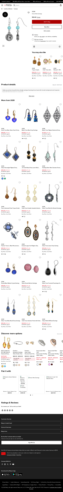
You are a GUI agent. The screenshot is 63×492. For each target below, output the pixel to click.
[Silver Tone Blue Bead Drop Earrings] (11, 306)
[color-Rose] (49, 364)
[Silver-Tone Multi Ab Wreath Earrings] (52, 193)
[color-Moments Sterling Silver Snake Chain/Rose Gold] (19, 365)
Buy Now (46, 27)
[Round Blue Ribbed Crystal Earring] (11, 268)
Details (38, 17)
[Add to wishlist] (28, 12)
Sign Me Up (31, 442)
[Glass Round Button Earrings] (31, 268)
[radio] (2, 178)
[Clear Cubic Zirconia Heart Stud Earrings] (30, 343)
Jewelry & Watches (8, 8)
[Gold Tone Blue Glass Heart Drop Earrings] (11, 115)
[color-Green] (5, 178)
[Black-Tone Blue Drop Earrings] (31, 115)
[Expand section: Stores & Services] (31, 427)
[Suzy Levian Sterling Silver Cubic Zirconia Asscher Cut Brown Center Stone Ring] (41, 343)
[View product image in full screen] (3, 46)
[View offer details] (47, 46)
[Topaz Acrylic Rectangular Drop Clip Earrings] (36, 61)
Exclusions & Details (11, 454)
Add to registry (47, 30)
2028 (33, 11)
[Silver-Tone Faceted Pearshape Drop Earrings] (52, 268)
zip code (42, 36)
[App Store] (5, 474)
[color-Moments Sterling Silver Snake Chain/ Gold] (17, 365)
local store (43, 41)
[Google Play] (17, 474)
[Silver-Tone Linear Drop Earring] (52, 231)
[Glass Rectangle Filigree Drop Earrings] (11, 153)
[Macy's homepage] (1, 8)
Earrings (16, 8)
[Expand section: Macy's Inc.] (31, 431)
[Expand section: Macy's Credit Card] (31, 423)
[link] (36, 73)
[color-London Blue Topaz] (5, 366)
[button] (16, 29)
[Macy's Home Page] (8, 5)
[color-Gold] (26, 365)
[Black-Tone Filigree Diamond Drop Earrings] (52, 115)
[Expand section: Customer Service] (31, 419)
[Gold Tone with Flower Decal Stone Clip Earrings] (47, 61)
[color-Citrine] (2, 366)
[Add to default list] (40, 56)
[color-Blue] (2, 178)
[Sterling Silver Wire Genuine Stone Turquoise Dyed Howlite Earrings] (52, 153)
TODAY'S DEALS (6, 1)
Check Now (18, 454)
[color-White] (38, 364)
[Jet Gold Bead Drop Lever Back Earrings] (31, 153)
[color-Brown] (40, 364)
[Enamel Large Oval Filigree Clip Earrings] (31, 231)
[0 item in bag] (61, 5)
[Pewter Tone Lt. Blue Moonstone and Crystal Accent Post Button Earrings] (11, 231)
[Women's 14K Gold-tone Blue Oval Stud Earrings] (58, 61)
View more (31, 96)
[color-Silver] (28, 365)
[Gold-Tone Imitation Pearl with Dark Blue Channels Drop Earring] (31, 306)
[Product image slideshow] (16, 29)
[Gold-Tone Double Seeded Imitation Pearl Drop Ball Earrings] (31, 193)
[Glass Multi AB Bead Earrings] (52, 306)
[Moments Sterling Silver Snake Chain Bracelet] (18, 343)
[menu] (2, 5)
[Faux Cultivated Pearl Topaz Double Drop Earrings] (11, 193)
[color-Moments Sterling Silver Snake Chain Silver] (14, 365)
